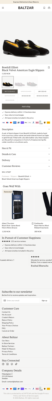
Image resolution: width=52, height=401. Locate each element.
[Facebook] (12, 364)
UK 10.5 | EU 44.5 (42, 96)
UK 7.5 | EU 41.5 (10, 91)
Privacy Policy (7, 351)
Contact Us (6, 312)
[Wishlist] (44, 8)
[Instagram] (3, 364)
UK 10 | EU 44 (26, 96)
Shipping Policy (8, 323)
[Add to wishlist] (49, 67)
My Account (6, 315)
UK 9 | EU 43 (42, 91)
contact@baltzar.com (15, 382)
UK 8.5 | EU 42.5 (26, 91)
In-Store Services (8, 343)
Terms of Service (28, 396)
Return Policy (7, 320)
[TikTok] (16, 364)
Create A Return (8, 317)
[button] (14, 241)
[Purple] (20, 82)
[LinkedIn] (7, 364)
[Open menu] (3, 8)
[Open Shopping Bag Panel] (49, 8)
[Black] (32, 82)
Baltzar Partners (8, 346)
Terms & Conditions (9, 354)
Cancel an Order (8, 331)
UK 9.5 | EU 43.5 (10, 96)
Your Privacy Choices (10, 325)
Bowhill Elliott (10, 67)
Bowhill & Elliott (30, 133)
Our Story (5, 341)
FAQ (3, 328)
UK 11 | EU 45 (9, 100)
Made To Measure (8, 349)
